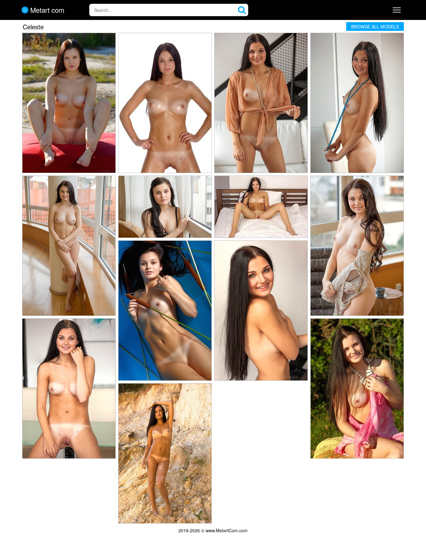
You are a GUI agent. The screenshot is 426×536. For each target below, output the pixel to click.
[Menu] (397, 10)
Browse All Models (375, 26)
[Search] (242, 10)
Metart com (46, 10)
